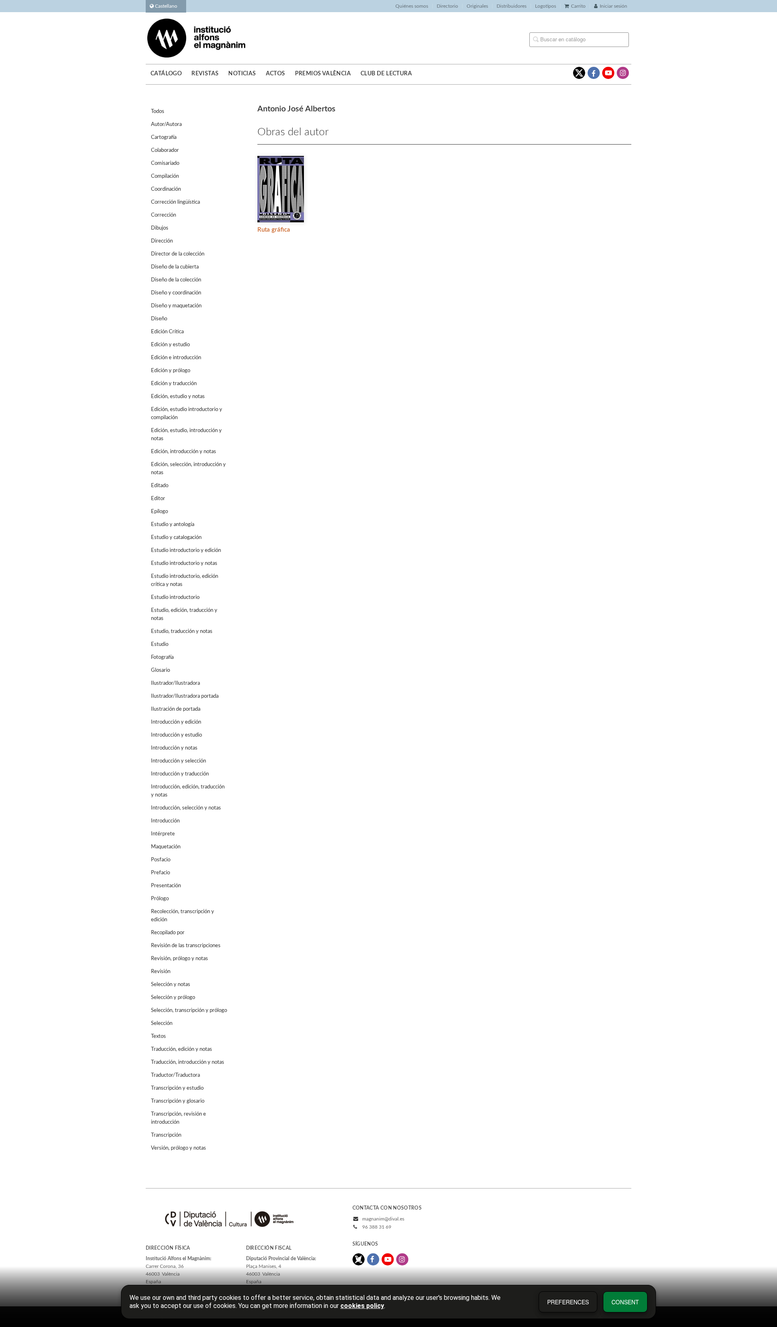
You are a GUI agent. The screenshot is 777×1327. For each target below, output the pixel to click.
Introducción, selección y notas (186, 808)
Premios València (323, 74)
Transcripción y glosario (177, 1101)
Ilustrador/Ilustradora (175, 683)
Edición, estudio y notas (178, 396)
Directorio (447, 6)
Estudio (159, 644)
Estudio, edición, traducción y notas (184, 614)
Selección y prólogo (173, 997)
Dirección (162, 241)
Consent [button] (625, 1302)
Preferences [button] (568, 1302)
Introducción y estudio (176, 735)
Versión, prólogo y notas (178, 1148)
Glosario (160, 670)
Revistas (205, 74)
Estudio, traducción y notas (181, 631)
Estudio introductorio (175, 597)
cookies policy (362, 1306)
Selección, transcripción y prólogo (189, 1010)
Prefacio (160, 872)
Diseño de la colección (176, 280)
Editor (158, 498)
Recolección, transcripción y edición (182, 915)
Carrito (578, 6)
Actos (275, 74)
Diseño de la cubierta (175, 267)
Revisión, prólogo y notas (179, 958)
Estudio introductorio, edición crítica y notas (184, 580)
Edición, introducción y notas (183, 451)
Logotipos (545, 6)
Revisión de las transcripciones (186, 945)
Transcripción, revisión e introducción (178, 1118)
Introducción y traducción (180, 774)
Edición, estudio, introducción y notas (186, 434)
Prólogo (160, 898)
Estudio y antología (172, 524)
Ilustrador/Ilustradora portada (185, 696)
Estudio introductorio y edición (186, 550)
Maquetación (165, 847)
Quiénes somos (411, 6)
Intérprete (163, 834)
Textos (158, 1036)
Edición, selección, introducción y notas (188, 468)
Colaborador (165, 150)
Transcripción (166, 1135)
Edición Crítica (167, 331)
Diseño (159, 319)
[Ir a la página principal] (196, 37)
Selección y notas (170, 984)
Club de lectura (386, 74)
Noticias (242, 74)
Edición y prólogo (170, 370)
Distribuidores (511, 6)
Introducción (165, 821)
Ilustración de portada (175, 709)
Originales (477, 6)
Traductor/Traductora (175, 1075)
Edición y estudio (170, 344)
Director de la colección (177, 254)
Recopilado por (168, 932)
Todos (157, 111)
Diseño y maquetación (176, 306)
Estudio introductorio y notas (184, 563)
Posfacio (160, 860)
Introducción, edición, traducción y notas (188, 791)
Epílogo (159, 511)
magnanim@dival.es (383, 1218)
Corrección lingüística (175, 202)
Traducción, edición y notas (181, 1049)
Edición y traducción (174, 383)
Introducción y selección (178, 761)
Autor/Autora (166, 124)
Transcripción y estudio (177, 1088)
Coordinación (166, 189)
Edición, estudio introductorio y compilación (186, 413)
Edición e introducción (176, 357)
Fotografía (162, 657)
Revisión (160, 971)
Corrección (163, 215)
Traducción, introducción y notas (187, 1062)
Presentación (166, 885)
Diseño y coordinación (176, 293)
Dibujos (159, 228)
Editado (159, 485)
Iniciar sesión (613, 6)
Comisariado (165, 163)
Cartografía (163, 137)
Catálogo (166, 74)
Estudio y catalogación (176, 537)
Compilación (165, 176)
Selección (161, 1023)
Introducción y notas (174, 748)
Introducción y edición (176, 722)
